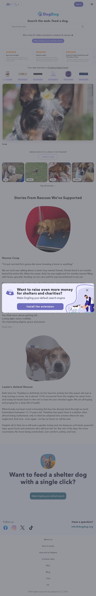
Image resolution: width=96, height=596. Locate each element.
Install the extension (40, 306)
